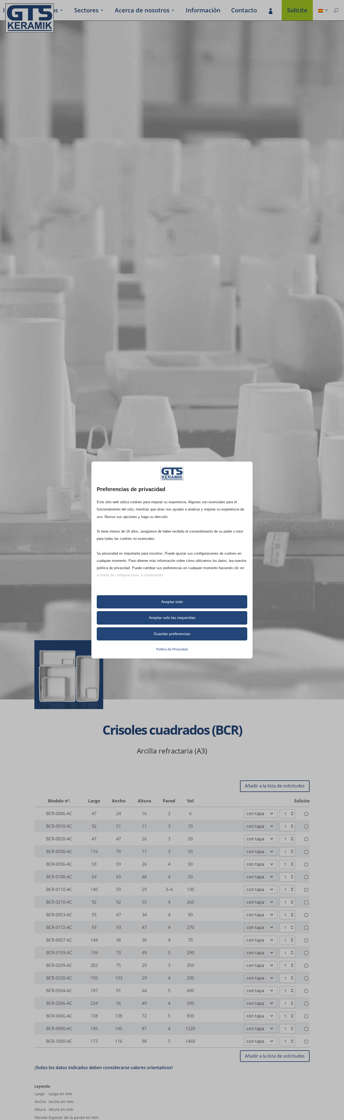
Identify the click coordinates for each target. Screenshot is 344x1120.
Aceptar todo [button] (172, 602)
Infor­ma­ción (203, 11)
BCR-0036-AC (59, 864)
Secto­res (86, 11)
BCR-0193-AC (59, 953)
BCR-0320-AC (59, 978)
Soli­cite (297, 11)
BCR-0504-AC (59, 991)
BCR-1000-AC (59, 1041)
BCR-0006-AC (59, 813)
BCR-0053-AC (59, 915)
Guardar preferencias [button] (172, 634)
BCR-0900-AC (59, 1028)
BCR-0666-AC (59, 1016)
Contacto (244, 11)
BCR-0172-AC (59, 927)
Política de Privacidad (172, 649)
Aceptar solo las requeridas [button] (172, 617)
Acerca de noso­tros (142, 11)
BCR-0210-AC (59, 902)
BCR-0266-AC (59, 1003)
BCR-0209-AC (59, 965)
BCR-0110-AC (59, 889)
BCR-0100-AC (59, 877)
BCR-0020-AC (59, 839)
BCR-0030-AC (59, 851)
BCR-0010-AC (59, 826)
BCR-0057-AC (59, 940)
